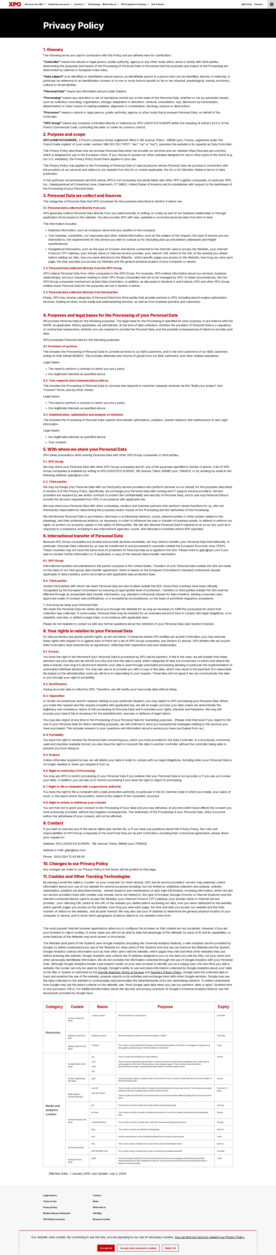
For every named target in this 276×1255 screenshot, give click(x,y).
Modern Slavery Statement (56, 1213)
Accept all (106, 1248)
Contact (97, 1195)
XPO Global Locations (54, 1219)
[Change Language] (271, 4)
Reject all (170, 1248)
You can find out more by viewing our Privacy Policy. (210, 1237)
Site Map (97, 1213)
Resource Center (101, 1219)
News (96, 1201)
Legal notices (50, 1195)
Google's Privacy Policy (166, 972)
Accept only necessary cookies (138, 1248)
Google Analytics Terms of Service (121, 972)
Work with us (99, 1207)
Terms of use (49, 1201)
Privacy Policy (50, 1207)
